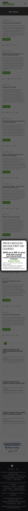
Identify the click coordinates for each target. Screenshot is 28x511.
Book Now (14, 261)
